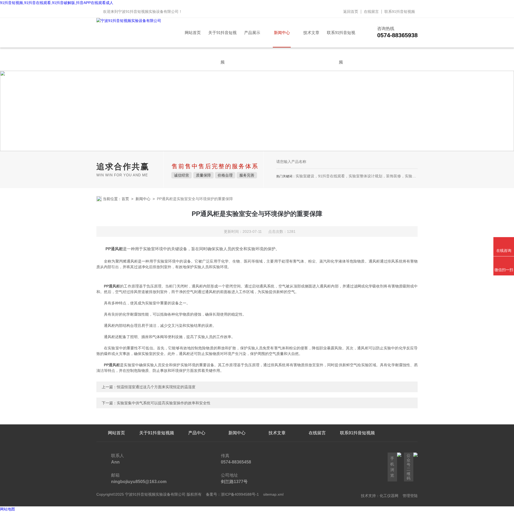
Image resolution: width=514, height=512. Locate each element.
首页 (125, 199)
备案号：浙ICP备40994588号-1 (232, 494)
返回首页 (350, 11)
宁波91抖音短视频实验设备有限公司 (148, 11)
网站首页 (193, 32)
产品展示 (252, 32)
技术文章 (311, 32)
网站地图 (7, 509)
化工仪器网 (389, 496)
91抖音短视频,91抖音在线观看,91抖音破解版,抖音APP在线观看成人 (56, 3)
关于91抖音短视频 (222, 38)
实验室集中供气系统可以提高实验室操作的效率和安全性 (163, 403)
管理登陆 (410, 496)
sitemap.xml (273, 494)
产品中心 (196, 433)
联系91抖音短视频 (399, 11)
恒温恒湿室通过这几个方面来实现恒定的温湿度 (156, 387)
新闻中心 (282, 32)
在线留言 (371, 11)
